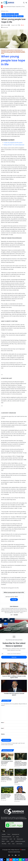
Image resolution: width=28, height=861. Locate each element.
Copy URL (14, 599)
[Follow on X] (8, 25)
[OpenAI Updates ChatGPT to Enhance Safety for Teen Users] (7, 772)
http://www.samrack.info (6, 836)
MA (14, 839)
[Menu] (1, 3)
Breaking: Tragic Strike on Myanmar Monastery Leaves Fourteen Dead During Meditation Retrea (20, 779)
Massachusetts (20, 839)
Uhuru (13, 843)
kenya (17, 836)
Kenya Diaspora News (6, 16)
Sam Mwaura (4, 25)
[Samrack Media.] (8, 2)
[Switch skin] (24, 3)
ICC (13, 836)
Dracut (9, 834)
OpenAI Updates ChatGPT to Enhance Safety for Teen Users (6, 778)
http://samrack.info (15, 834)
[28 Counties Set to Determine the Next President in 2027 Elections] (7, 789)
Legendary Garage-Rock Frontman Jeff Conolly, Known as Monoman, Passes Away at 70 (13, 629)
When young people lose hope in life (14, 592)
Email (2, 728)
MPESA (3, 841)
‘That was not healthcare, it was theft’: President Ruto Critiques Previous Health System (21, 763)
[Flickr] (15, 615)
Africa (7, 11)
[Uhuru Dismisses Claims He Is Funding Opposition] (7, 756)
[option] (14, 625)
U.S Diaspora (20, 16)
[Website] (11, 615)
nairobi (8, 841)
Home (3, 11)
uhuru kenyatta (19, 843)
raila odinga (4, 843)
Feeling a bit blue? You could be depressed (13, 144)
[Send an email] (9, 25)
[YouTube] (17, 615)
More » (21, 612)
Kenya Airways (4, 839)
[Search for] (26, 3)
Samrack (23, 849)
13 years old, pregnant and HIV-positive (12, 142)
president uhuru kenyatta (20, 841)
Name (2, 722)
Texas (9, 843)
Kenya (16, 14)
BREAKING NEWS (10, 14)
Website (3, 734)
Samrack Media (17, 851)
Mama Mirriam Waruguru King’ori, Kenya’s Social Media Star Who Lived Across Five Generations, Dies (20, 797)
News (14, 16)
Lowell (10, 839)
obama (12, 841)
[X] (13, 615)
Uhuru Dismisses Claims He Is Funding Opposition (7, 762)
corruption (4, 834)
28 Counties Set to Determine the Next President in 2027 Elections (6, 796)
